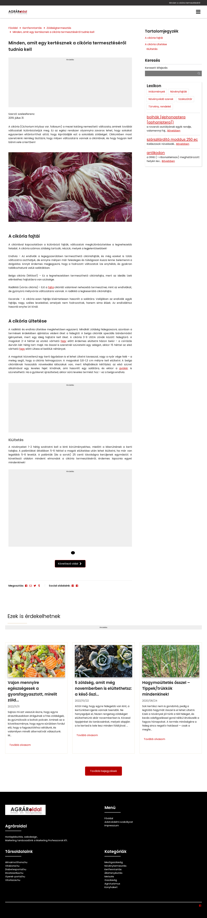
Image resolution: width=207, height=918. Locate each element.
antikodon (156, 152)
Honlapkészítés (14, 836)
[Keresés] (199, 73)
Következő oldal (68, 564)
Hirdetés (70, 59)
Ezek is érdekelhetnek (34, 616)
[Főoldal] (67, 553)
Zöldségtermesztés (59, 28)
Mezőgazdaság (113, 862)
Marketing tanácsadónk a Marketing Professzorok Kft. (36, 840)
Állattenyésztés (113, 873)
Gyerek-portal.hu (15, 876)
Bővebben (173, 131)
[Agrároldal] (17, 12)
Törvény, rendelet (159, 106)
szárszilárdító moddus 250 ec (172, 139)
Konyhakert (111, 887)
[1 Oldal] (73, 552)
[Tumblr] (39, 586)
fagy (63, 341)
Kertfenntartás (32, 28)
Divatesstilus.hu (14, 873)
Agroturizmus (112, 883)
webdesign (30, 836)
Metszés (109, 876)
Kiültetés (152, 49)
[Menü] (198, 12)
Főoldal (13, 28)
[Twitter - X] (35, 586)
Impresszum (111, 825)
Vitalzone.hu (12, 865)
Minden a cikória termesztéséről (184, 2)
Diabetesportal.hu (15, 869)
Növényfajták (178, 91)
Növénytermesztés (115, 865)
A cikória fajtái (154, 38)
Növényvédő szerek (160, 99)
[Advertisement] (70, 83)
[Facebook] (26, 586)
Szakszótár (185, 99)
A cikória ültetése (156, 44)
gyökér (123, 368)
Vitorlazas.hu (12, 880)
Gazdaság (110, 880)
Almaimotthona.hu (16, 862)
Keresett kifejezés (156, 68)
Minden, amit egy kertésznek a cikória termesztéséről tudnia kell (53, 32)
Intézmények (156, 91)
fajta (51, 287)
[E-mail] (30, 586)
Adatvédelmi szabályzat (118, 822)
